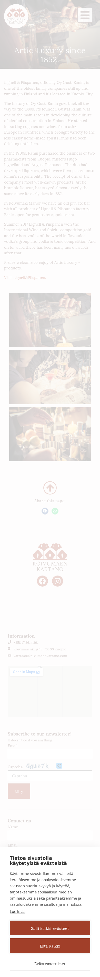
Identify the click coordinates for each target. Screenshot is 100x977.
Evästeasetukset (50, 963)
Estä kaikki (50, 946)
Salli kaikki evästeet (50, 928)
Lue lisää (17, 911)
